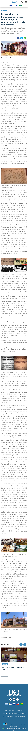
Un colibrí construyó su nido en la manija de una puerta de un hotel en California (14, 669)
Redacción (7, 707)
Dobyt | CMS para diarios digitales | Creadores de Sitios (16, 729)
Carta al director (18, 707)
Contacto (20, 710)
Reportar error (9, 710)
